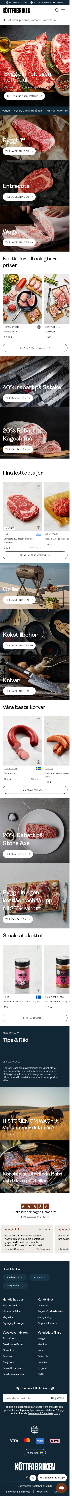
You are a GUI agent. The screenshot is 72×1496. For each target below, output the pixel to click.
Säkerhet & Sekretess (18, 1491)
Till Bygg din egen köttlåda (22, 95)
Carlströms (11, 769)
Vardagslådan (10, 331)
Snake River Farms (13, 1368)
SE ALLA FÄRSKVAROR (33, 555)
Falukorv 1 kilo (10, 773)
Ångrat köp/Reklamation (51, 1311)
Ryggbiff (42, 1368)
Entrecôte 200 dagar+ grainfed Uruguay (18, 540)
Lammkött (43, 1362)
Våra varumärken (12, 1311)
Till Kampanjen (15, 449)
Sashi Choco (10, 1338)
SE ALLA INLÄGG (12, 1062)
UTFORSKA (9, 1135)
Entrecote (43, 1356)
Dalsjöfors (51, 534)
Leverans (43, 1305)
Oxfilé (41, 1374)
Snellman (8, 1356)
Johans (49, 769)
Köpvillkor (42, 1491)
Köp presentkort (12, 1305)
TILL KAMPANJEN (15, 853)
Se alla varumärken (13, 1374)
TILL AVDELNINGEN (17, 151)
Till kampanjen (15, 398)
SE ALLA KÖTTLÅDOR (33, 347)
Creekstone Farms (13, 1344)
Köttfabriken (11, 327)
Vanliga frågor (45, 1317)
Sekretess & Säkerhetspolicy (44, 1413)
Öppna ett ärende (48, 1323)
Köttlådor (43, 1344)
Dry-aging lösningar (13, 1323)
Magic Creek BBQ (54, 997)
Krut (6, 997)
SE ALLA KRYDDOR (33, 1018)
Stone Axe (8, 1350)
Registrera (57, 1398)
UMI (6, 534)
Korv (40, 1350)
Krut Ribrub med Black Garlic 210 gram (22, 1001)
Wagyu (42, 1338)
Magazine (8, 1317)
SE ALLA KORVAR (33, 789)
